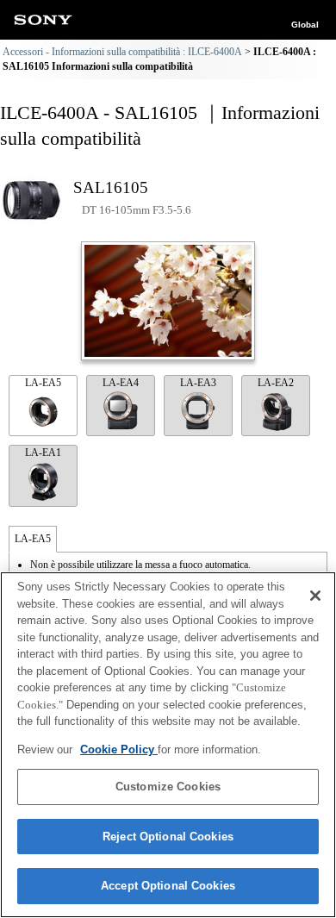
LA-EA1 (43, 453)
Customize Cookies (168, 786)
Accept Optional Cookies (168, 885)
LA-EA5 (43, 383)
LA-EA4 (121, 383)
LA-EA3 (198, 383)
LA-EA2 (276, 383)
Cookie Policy (119, 749)
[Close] (315, 596)
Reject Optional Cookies (168, 836)
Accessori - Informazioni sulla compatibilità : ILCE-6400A (122, 52)
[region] (168, 744)
